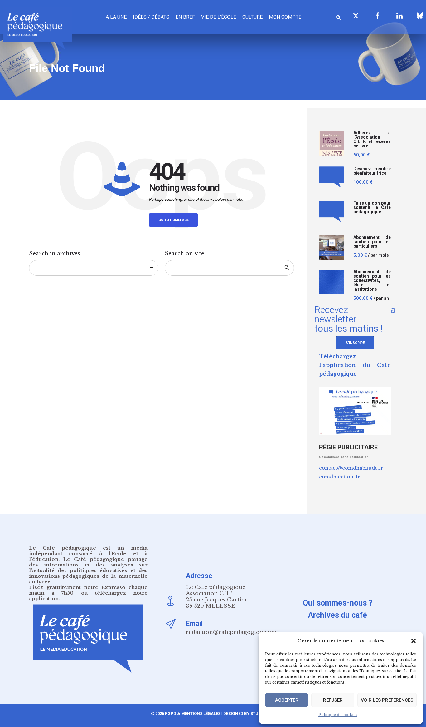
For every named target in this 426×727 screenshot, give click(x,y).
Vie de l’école (218, 17)
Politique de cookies (337, 714)
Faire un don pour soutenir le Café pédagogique (372, 207)
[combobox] (93, 268)
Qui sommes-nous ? (338, 602)
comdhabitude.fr (339, 477)
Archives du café (337, 615)
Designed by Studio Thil (248, 713)
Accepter (286, 700)
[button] (413, 641)
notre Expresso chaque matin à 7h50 (88, 590)
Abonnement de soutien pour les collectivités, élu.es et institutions (372, 281)
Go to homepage (173, 220)
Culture (252, 17)
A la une (116, 17)
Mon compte (285, 17)
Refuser (333, 700)
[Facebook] (377, 15)
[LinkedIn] (399, 15)
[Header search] (338, 16)
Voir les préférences (387, 700)
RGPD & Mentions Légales (192, 713)
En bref (185, 17)
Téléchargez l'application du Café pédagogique (355, 365)
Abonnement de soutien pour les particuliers (372, 242)
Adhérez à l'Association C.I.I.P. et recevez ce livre (372, 139)
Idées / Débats (151, 17)
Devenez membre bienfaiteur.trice (372, 171)
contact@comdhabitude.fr (351, 468)
